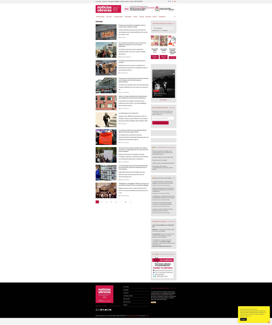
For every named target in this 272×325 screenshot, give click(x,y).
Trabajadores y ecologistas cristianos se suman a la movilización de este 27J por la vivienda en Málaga (134, 184)
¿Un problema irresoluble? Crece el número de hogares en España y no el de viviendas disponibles (132, 44)
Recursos (155, 16)
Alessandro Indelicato (125, 57)
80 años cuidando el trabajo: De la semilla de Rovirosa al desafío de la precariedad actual (162, 152)
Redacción (122, 37)
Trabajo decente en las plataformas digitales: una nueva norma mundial (162, 182)
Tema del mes (148, 16)
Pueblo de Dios (128, 16)
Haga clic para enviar (160, 123)
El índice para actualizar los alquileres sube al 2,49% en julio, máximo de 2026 (132, 26)
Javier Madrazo (124, 73)
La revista (98, 1)
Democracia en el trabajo (159, 160)
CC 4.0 (147, 315)
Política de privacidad (133, 315)
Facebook (168, 1)
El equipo (126, 290)
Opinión (135, 16)
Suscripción (111, 1)
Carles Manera (159, 95)
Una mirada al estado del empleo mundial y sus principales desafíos (162, 203)
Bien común (109, 16)
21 (125, 202)
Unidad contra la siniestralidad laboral (163, 163)
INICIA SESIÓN (138, 1)
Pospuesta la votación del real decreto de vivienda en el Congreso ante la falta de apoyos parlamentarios (133, 80)
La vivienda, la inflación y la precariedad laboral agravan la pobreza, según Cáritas (132, 131)
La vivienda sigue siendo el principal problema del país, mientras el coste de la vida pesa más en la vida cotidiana (133, 167)
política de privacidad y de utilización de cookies (251, 310)
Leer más (172, 57)
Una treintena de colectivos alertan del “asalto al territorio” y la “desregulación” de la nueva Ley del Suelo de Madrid (133, 149)
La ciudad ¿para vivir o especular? (128, 113)
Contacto (104, 1)
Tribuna (156, 91)
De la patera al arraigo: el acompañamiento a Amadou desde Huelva (162, 167)
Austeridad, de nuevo (160, 94)
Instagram (172, 1)
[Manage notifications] (269, 322)
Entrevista (141, 16)
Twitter (170, 1)
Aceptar (243, 319)
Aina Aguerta (123, 123)
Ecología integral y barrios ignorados (162, 157)
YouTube (174, 1)
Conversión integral (118, 16)
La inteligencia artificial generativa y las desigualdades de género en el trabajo (163, 196)
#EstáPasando (162, 16)
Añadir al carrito (154, 57)
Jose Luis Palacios (124, 92)
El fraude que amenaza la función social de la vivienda (132, 61)
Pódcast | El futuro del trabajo (162, 178)
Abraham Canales (124, 179)
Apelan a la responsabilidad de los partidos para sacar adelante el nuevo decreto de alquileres (133, 97)
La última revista (124, 1)
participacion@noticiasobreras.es (161, 246)
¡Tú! (155, 147)
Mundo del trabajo (100, 16)
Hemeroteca (126, 302)
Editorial (154, 229)
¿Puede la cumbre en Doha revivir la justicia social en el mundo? (162, 209)
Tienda (131, 1)
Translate (164, 30)
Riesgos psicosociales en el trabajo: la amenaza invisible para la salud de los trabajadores (163, 189)
